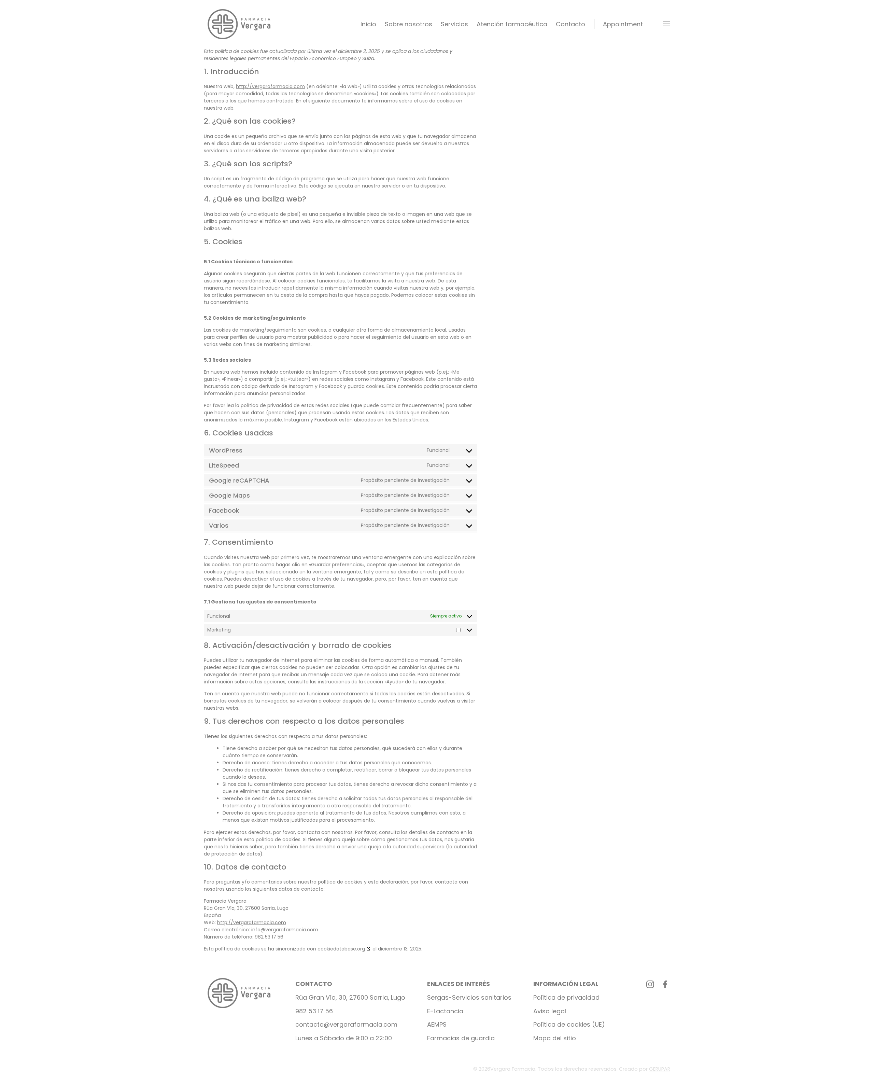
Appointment (623, 24)
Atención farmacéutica (512, 24)
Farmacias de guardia (461, 1038)
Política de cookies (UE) (569, 1024)
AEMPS (437, 1024)
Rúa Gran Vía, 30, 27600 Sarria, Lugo (350, 997)
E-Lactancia (445, 1011)
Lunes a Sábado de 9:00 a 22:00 (343, 1038)
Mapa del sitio (554, 1038)
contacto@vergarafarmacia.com (346, 1024)
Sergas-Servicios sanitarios (469, 997)
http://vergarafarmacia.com (270, 86)
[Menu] (666, 24)
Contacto (570, 24)
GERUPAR (659, 1069)
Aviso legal (549, 1011)
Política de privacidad (566, 997)
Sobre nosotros (408, 24)
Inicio (368, 24)
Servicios (454, 24)
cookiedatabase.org (341, 948)
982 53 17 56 (314, 1011)
